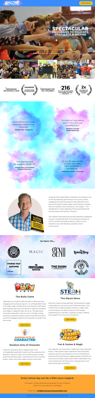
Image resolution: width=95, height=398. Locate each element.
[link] (23, 3)
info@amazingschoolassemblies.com (52, 391)
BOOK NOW (86, 3)
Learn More (25, 325)
